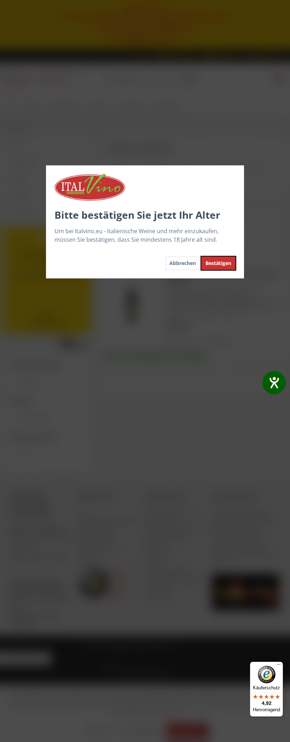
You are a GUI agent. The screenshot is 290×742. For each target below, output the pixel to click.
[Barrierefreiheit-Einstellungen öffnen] (274, 382)
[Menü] (278, 666)
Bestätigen (218, 263)
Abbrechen (182, 263)
